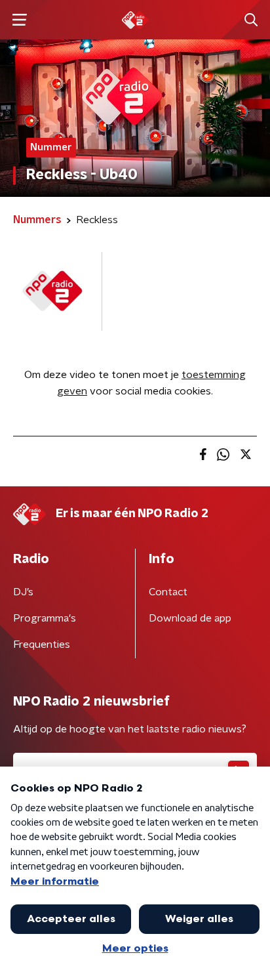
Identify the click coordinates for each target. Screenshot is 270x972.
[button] (19, 20)
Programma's (44, 618)
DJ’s (23, 592)
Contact (168, 592)
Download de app (190, 618)
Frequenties (41, 644)
